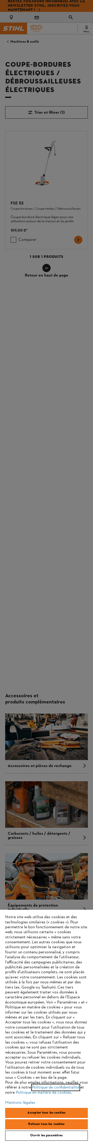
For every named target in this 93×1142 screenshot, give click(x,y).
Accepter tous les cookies (46, 1112)
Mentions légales (20, 1103)
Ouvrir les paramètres (46, 1135)
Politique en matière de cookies (43, 1092)
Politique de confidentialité (55, 1087)
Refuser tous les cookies (46, 1124)
